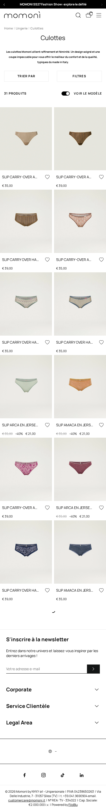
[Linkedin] (81, 775)
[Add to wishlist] (47, 177)
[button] (53, 4)
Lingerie (22, 28)
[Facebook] (24, 775)
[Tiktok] (62, 775)
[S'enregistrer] (93, 669)
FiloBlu (73, 804)
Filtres (79, 76)
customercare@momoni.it (26, 800)
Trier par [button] (26, 76)
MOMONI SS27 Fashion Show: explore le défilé (53, 4)
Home (8, 28)
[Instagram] (43, 775)
